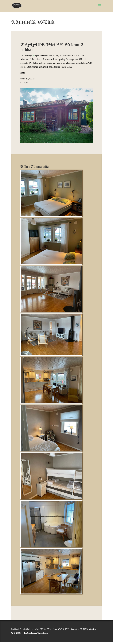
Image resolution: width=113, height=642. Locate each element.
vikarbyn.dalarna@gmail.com (35, 632)
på (34, 55)
